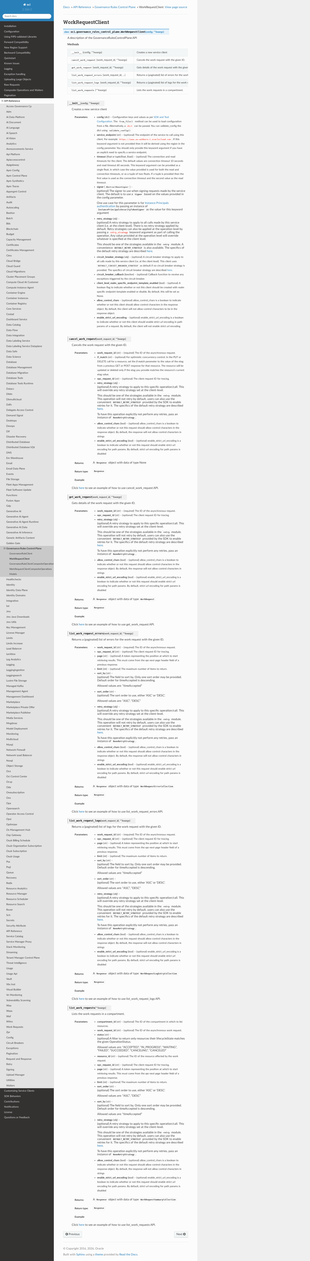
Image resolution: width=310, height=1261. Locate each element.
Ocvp (9, 782)
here (149, 251)
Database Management (19, 367)
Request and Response (18, 1059)
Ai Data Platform (15, 117)
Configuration (11, 31)
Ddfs (9, 404)
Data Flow (12, 330)
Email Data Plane (15, 468)
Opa (8, 803)
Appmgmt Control (16, 191)
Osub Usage (13, 856)
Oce (8, 771)
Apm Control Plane (16, 175)
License (8, 1112)
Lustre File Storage (16, 680)
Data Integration (15, 335)
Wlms (9, 1021)
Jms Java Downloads (17, 616)
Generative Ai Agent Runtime (22, 522)
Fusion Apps (13, 500)
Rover (9, 909)
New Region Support (15, 47)
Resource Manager (16, 893)
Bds (8, 223)
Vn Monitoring (14, 995)
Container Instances (17, 298)
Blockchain (12, 229)
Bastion (10, 213)
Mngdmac (11, 723)
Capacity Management (18, 239)
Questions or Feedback (17, 1117)
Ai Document (13, 122)
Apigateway (12, 165)
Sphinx (80, 1254)
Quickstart (10, 58)
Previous (74, 1234)
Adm (8, 111)
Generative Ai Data (16, 527)
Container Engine (15, 292)
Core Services (13, 308)
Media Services (14, 718)
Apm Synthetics (15, 181)
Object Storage (14, 766)
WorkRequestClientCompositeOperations (30, 569)
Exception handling (14, 74)
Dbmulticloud (14, 399)
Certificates (12, 245)
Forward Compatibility (16, 42)
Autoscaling (12, 207)
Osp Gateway (13, 835)
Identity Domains (15, 595)
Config (9, 1037)
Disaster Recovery (16, 436)
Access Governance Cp (19, 106)
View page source (176, 7)
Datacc (10, 388)
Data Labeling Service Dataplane (24, 346)
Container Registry (16, 303)
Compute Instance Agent (20, 287)
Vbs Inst (10, 984)
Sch (8, 915)
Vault (9, 979)
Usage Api (11, 973)
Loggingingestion (15, 670)
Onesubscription (15, 792)
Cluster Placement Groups (20, 276)
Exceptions (12, 1048)
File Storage (12, 479)
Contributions (11, 1101)
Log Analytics (13, 659)
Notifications (11, 1106)
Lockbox (10, 654)
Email (9, 463)
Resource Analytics (16, 888)
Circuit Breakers (15, 1043)
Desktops (11, 420)
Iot (7, 606)
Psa (8, 861)
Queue (10, 872)
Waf (8, 1016)
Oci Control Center (16, 776)
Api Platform (13, 154)
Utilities (10, 1080)
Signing (10, 1069)
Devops (10, 426)
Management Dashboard (20, 696)
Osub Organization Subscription (24, 846)
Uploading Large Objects (17, 79)
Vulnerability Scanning (18, 1000)
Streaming (11, 952)
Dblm (9, 394)
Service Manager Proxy (19, 941)
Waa (8, 1005)
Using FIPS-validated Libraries (20, 36)
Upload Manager (15, 1074)
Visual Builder (13, 989)
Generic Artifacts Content (20, 538)
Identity (10, 584)
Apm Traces (12, 186)
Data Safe (11, 351)
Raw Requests (12, 84)
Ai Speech (11, 133)
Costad (10, 314)
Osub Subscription (16, 851)
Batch (9, 218)
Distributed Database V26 (20, 447)
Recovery (11, 877)
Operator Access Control (20, 814)
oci (28, 4)
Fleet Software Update (18, 490)
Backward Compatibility (17, 52)
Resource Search (15, 904)
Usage (9, 968)
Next (179, 1234)
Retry (9, 1064)
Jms (8, 611)
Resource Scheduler (17, 899)
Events (10, 474)
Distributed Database (18, 442)
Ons (8, 798)
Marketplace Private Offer (20, 707)
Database (11, 362)
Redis (9, 883)
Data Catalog (13, 324)
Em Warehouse (14, 458)
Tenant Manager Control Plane (23, 957)
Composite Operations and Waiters (23, 90)
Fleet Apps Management (19, 484)
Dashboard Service (16, 319)
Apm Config (12, 170)
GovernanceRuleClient (20, 554)
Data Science (13, 356)
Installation (10, 26)
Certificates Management (20, 250)
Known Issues (11, 63)
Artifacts (11, 197)
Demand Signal (14, 415)
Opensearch (13, 808)
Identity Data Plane (17, 590)
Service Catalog (14, 936)
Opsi (8, 819)
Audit (9, 202)
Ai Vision (11, 138)
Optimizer (11, 824)
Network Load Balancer (19, 755)
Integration (12, 600)
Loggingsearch (14, 675)
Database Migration (17, 372)
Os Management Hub (18, 830)
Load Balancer (14, 648)
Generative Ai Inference (19, 532)
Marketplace (13, 702)
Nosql (9, 760)
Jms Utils (11, 622)
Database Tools (14, 378)
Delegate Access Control (19, 410)
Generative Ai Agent (17, 516)
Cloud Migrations (15, 271)
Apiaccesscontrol (15, 159)
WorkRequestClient (19, 559)
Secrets (10, 920)
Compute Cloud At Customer (22, 282)
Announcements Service (19, 149)
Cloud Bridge (13, 261)
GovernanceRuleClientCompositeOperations (31, 564)
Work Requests (14, 1027)
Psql (8, 867)
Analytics (11, 143)
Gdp (8, 506)
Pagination (10, 95)
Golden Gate (13, 543)
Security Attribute (16, 925)
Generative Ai (13, 511)
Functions (11, 495)
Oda (8, 787)
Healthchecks (13, 579)
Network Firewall (15, 750)
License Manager (15, 632)
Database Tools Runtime (19, 383)
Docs (66, 7)
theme (99, 1254)
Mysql (9, 744)
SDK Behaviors (12, 1096)
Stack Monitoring (15, 947)
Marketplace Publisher (18, 712)
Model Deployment (17, 728)
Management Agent (17, 691)
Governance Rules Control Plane (23, 548)
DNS (9, 452)
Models (13, 574)
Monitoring (12, 734)
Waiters (10, 1085)
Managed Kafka (15, 686)
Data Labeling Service (18, 340)
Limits (9, 638)
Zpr (8, 1032)
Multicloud (12, 739)
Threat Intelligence (16, 963)
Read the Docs (128, 1254)
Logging (8, 68)
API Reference (12, 101)
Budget (10, 234)
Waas (9, 1011)
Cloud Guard (13, 266)
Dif (8, 431)
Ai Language (13, 127)
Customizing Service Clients (19, 1090)
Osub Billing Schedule (18, 840)
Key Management (15, 627)
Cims (9, 255)
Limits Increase (14, 643)
